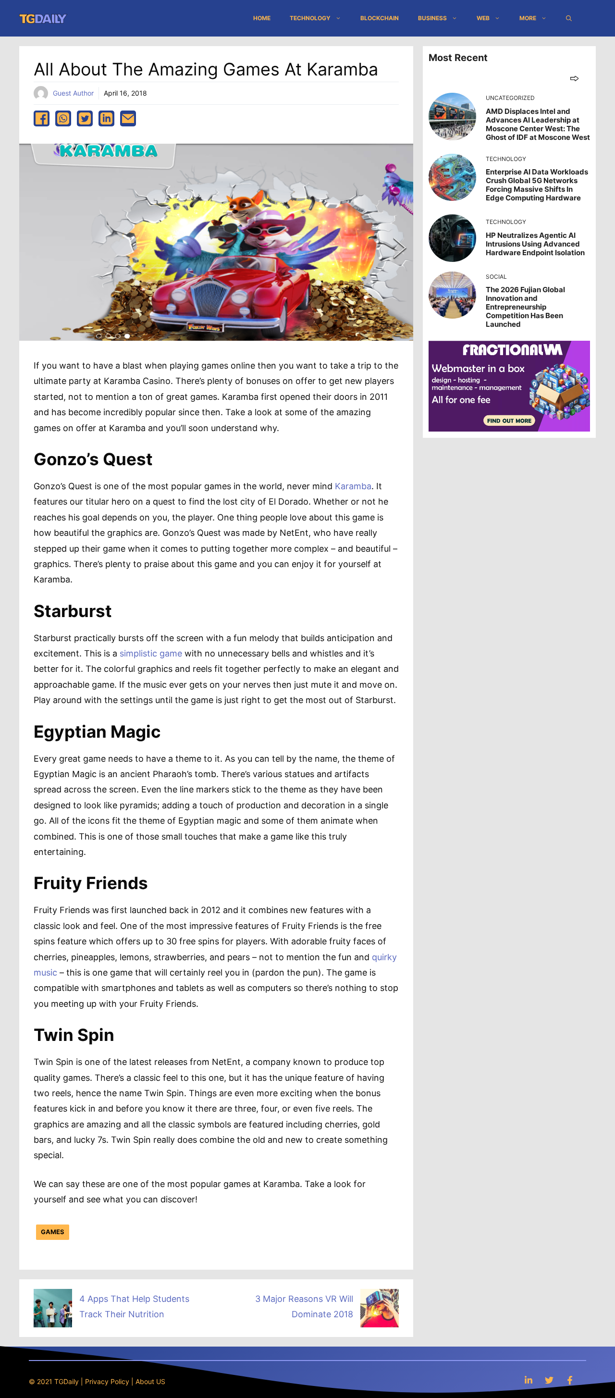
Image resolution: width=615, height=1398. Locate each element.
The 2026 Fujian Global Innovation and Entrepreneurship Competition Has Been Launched (525, 307)
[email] (128, 118)
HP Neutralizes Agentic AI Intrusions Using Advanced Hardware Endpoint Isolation (535, 244)
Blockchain (379, 18)
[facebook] (41, 118)
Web (483, 18)
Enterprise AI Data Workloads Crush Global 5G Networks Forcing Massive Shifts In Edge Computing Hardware (537, 184)
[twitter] (85, 118)
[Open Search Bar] (568, 18)
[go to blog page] (574, 78)
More (527, 18)
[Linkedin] (528, 1380)
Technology (310, 18)
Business (432, 18)
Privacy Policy (107, 1381)
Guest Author (73, 93)
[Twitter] (549, 1380)
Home (262, 18)
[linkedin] (106, 118)
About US (150, 1381)
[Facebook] (570, 1380)
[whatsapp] (63, 118)
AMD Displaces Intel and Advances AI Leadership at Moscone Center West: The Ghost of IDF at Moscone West (538, 124)
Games (52, 1232)
